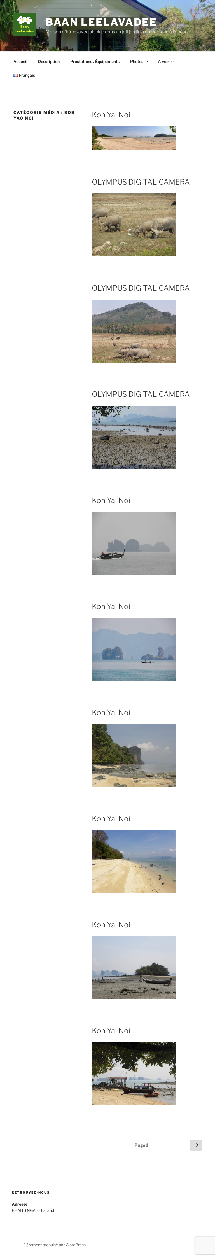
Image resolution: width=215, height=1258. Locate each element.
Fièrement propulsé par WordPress (54, 1244)
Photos (136, 61)
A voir (163, 61)
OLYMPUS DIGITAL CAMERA (141, 182)
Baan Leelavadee (101, 22)
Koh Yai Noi (111, 114)
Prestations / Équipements (95, 61)
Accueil (20, 61)
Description (49, 61)
